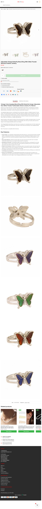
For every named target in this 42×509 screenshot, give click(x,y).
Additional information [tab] (23, 101)
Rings (28, 402)
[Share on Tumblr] (11, 95)
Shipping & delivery (4, 480)
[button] (4, 75)
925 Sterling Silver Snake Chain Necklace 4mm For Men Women (7, 427)
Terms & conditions (4, 473)
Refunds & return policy (5, 481)
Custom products (4, 483)
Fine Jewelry (3, 425)
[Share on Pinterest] (9, 95)
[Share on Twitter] (6, 95)
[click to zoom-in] (20, 29)
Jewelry (26, 402)
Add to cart (23, 75)
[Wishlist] (15, 410)
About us (2, 465)
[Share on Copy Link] (17, 95)
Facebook (3, 488)
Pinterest (2, 490)
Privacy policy (3, 471)
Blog (2, 467)
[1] (2, 70)
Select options (8, 431)
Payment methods (4, 478)
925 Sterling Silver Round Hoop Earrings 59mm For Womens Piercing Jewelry (26, 427)
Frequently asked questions (6, 477)
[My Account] (37, 2)
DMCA (2, 470)
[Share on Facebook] (4, 95)
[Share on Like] (2, 95)
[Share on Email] (13, 95)
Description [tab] (15, 101)
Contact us (3, 468)
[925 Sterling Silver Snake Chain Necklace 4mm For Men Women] (9, 417)
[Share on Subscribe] (15, 95)
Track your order (4, 484)
